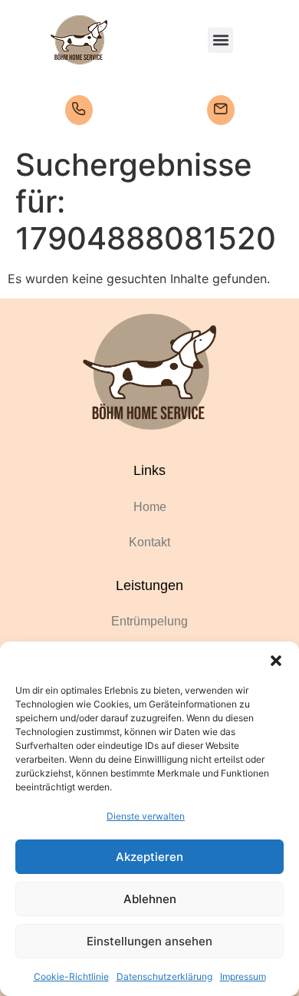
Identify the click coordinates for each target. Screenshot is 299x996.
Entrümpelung (149, 621)
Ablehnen (149, 899)
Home (149, 506)
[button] (276, 660)
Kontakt (149, 542)
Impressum (243, 976)
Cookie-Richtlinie (71, 976)
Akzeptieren (149, 856)
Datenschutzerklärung (164, 976)
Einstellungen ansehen (149, 941)
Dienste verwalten (146, 816)
